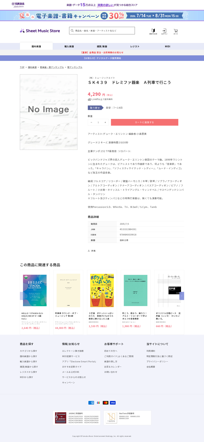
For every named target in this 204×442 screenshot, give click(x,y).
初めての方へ (110, 350)
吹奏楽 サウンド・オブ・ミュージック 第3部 (66, 314)
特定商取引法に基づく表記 (160, 356)
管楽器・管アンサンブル (52, 67)
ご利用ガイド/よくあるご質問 (118, 356)
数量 (90, 116)
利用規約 (151, 350)
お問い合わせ (110, 371)
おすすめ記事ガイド (72, 366)
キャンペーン (68, 382)
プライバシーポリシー (157, 361)
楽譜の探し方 (110, 361)
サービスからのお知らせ (74, 377)
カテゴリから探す (28, 350)
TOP (22, 67)
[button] (102, 30)
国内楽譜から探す (28, 356)
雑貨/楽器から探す (29, 366)
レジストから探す (28, 371)
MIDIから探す (26, 377)
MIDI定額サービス (71, 356)
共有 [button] (93, 250)
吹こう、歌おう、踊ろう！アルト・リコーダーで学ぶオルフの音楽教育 (134, 316)
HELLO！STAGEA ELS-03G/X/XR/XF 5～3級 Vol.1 (32, 316)
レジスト (134, 46)
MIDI (167, 46)
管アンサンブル (74, 67)
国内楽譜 (36, 46)
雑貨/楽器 (102, 46)
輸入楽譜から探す (28, 361)
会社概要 (151, 366)
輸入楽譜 (69, 46)
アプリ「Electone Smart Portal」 (79, 361)
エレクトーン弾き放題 (73, 350)
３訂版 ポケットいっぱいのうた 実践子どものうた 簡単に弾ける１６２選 (102, 316)
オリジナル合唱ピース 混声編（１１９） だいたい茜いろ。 (168, 316)
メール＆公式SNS (70, 371)
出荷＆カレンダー (113, 366)
